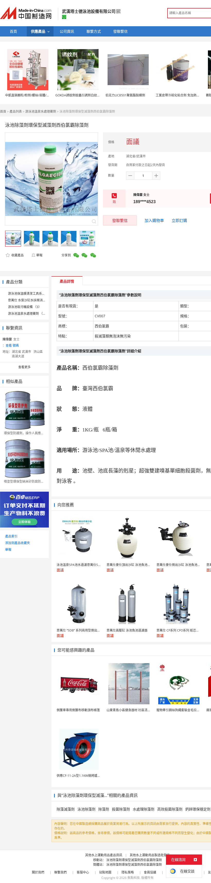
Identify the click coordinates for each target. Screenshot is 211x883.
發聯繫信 (120, 220)
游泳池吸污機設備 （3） (24, 307)
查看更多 (24, 367)
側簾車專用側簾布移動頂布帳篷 (78, 710)
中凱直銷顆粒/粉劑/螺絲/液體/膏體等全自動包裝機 (39, 95)
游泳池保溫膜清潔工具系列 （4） (31, 293)
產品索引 (11, 536)
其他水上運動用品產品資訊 (103, 855)
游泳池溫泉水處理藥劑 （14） (28, 313)
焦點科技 (133, 878)
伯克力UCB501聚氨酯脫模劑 (125, 95)
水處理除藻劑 (143, 809)
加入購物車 (154, 220)
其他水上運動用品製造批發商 (150, 855)
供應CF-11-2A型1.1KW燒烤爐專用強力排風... (87, 775)
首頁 (3, 111)
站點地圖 (105, 872)
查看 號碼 (12, 345)
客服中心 (83, 872)
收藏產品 (17, 255)
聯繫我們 (60, 872)
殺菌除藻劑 (121, 809)
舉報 (39, 255)
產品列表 (16, 111)
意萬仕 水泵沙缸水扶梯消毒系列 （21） (35, 300)
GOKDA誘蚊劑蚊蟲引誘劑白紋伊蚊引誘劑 (83, 95)
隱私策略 (127, 872)
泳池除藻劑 (86, 809)
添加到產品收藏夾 (17, 543)
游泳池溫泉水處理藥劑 (40, 111)
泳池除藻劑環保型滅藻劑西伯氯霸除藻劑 (134, 860)
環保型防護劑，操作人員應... (23, 433)
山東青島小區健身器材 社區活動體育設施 (135, 710)
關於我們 (38, 872)
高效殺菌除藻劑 (169, 809)
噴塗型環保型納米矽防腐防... (23, 481)
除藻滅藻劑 (66, 809)
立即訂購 (179, 220)
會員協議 (150, 872)
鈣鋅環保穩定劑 (197, 809)
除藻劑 (103, 809)
